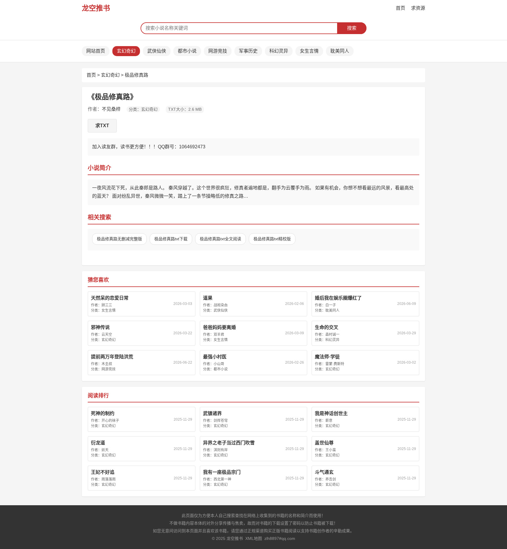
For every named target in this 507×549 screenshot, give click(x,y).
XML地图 (253, 538)
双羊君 (219, 335)
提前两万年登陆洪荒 (112, 356)
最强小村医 (215, 356)
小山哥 (219, 364)
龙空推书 (96, 8)
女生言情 (309, 50)
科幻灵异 (278, 50)
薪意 (328, 421)
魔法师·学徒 (327, 356)
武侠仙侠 (156, 50)
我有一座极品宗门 (222, 472)
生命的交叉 (326, 327)
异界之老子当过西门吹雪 (229, 442)
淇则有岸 (221, 450)
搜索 (351, 28)
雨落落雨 (109, 479)
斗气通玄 (324, 472)
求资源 (418, 8)
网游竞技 (217, 50)
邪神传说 (100, 327)
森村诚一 (332, 335)
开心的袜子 (110, 421)
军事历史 (248, 50)
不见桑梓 (111, 109)
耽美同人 (339, 50)
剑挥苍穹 (221, 421)
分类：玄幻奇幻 (143, 109)
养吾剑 (330, 479)
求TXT (102, 125)
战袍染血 (221, 305)
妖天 (105, 450)
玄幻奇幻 (126, 50)
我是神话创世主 (331, 413)
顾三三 (107, 305)
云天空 (107, 335)
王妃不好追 (102, 472)
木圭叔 (107, 364)
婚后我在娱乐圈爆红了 (338, 298)
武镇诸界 (212, 413)
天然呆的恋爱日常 (110, 298)
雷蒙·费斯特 (334, 364)
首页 (400, 8)
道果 (207, 298)
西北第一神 (222, 479)
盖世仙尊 (324, 442)
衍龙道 (98, 442)
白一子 (330, 305)
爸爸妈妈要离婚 (219, 327)
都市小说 (187, 50)
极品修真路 (136, 75)
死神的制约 (102, 413)
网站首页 (95, 50)
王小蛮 (330, 450)
